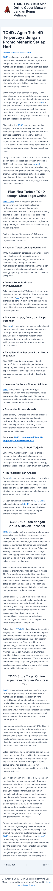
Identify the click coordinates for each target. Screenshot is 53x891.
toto (10, 326)
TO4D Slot (7, 532)
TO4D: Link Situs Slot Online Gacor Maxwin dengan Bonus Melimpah (29, 9)
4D (42, 102)
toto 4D (36, 164)
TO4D (5, 57)
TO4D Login (8, 202)
